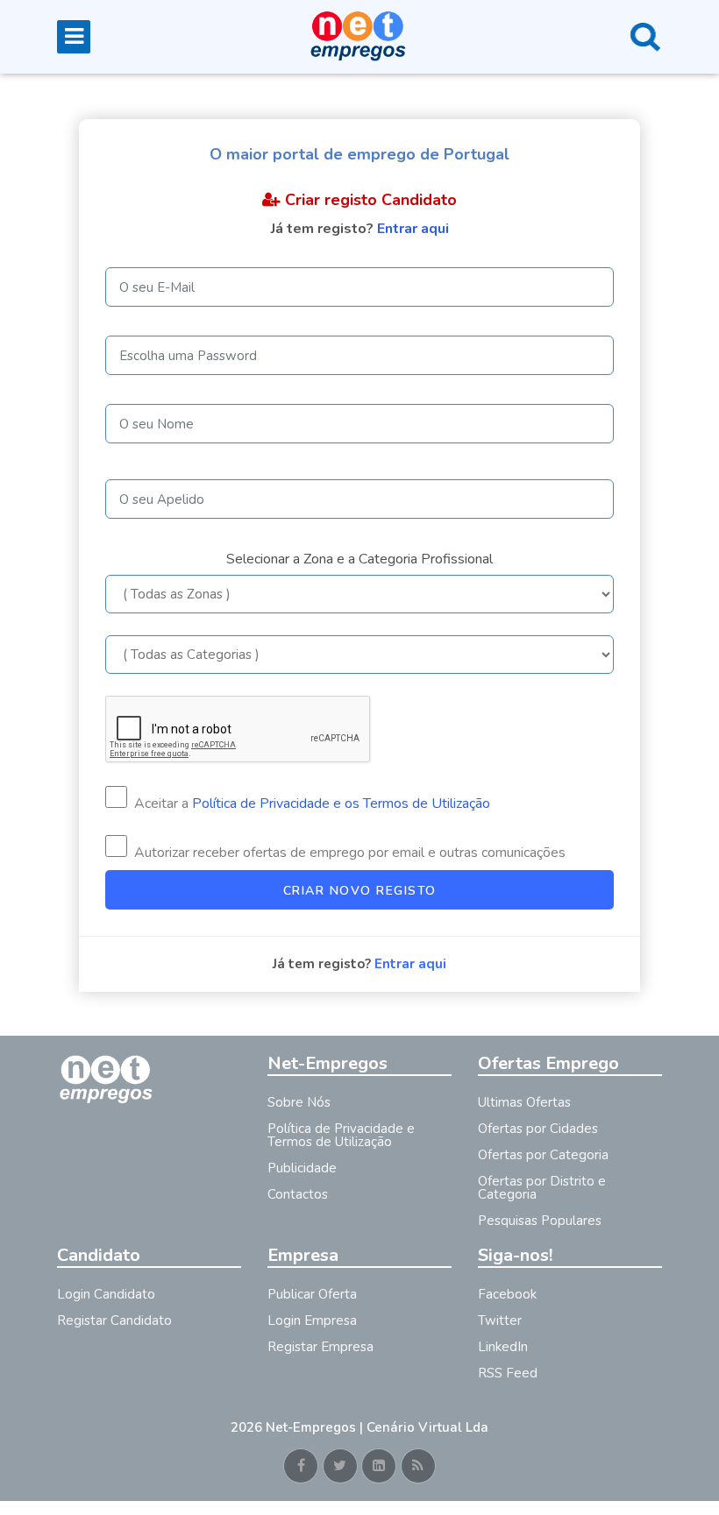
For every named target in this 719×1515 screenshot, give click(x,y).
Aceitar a (310, 803)
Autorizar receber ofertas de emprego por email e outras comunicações (348, 852)
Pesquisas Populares (540, 1220)
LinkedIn (503, 1347)
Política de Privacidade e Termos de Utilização (341, 1135)
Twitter (500, 1320)
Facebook (507, 1294)
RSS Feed (507, 1373)
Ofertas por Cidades (538, 1128)
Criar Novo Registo (360, 890)
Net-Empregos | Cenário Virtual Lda (377, 1427)
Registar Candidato (114, 1320)
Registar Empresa (320, 1347)
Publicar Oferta (312, 1294)
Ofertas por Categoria (543, 1155)
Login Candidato (106, 1294)
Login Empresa (312, 1320)
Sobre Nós (299, 1102)
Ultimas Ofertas (524, 1102)
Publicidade (302, 1168)
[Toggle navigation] (73, 36)
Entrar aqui (413, 228)
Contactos (297, 1194)
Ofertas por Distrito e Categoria (542, 1187)
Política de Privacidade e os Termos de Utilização (341, 803)
